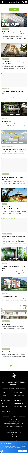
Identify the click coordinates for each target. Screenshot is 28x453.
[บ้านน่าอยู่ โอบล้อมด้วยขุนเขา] (14, 284)
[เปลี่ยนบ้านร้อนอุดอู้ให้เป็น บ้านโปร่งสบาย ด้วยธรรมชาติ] (14, 254)
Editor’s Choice (19, 398)
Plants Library (6, 411)
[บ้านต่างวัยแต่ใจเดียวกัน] (14, 340)
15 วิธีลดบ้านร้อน (6, 121)
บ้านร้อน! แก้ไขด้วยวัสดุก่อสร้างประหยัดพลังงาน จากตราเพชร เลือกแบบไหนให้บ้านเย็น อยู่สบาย (13, 34)
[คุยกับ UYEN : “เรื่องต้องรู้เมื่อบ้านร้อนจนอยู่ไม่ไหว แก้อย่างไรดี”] (14, 50)
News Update (18, 403)
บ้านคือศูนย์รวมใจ (6, 324)
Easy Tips (4, 406)
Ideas (4, 118)
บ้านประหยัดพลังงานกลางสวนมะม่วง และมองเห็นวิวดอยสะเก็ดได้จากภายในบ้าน (13, 208)
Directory (17, 401)
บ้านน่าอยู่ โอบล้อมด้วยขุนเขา (9, 296)
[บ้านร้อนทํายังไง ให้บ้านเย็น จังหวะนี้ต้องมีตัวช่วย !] (14, 79)
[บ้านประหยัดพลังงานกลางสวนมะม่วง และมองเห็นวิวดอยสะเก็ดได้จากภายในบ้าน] (14, 195)
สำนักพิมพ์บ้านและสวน (6, 409)
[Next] (17, 366)
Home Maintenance (7, 146)
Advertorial (5, 29)
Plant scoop (18, 392)
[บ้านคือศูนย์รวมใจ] (14, 312)
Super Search (6, 321)
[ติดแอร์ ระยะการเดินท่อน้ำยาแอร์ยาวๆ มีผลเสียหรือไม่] (14, 225)
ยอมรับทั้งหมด (22, 451)
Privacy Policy (14, 436)
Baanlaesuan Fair (20, 406)
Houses (4, 204)
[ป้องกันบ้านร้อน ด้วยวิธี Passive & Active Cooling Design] (14, 165)
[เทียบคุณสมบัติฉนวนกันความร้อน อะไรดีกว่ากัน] (14, 137)
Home (2, 6)
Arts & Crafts (19, 395)
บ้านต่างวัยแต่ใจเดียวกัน (8, 352)
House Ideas (5, 174)
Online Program (19, 409)
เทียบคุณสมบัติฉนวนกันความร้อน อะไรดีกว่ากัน (14, 149)
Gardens (3, 395)
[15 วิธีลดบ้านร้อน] (14, 109)
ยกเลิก (13, 451)
